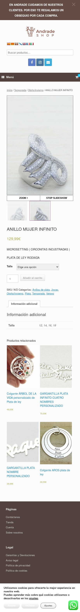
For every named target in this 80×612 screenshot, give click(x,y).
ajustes (33, 598)
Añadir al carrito (32, 278)
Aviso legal (12, 560)
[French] (28, 43)
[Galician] (20, 43)
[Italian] (32, 43)
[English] (24, 43)
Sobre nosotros (14, 532)
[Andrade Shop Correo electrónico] (48, 62)
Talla (9, 266)
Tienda (9, 522)
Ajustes (48, 605)
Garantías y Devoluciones (20, 555)
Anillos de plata (41, 289)
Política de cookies (16, 570)
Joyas (54, 289)
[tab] (24, 303)
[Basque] (16, 43)
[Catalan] (12, 43)
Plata (28, 293)
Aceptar (12, 605)
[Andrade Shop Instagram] (40, 62)
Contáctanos (13, 517)
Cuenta (10, 527)
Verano (50, 293)
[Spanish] (8, 43)
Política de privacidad (18, 565)
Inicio (9, 90)
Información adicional (24, 304)
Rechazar (30, 605)
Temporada (20, 90)
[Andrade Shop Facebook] (32, 62)
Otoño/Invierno (35, 90)
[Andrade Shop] (40, 31)
